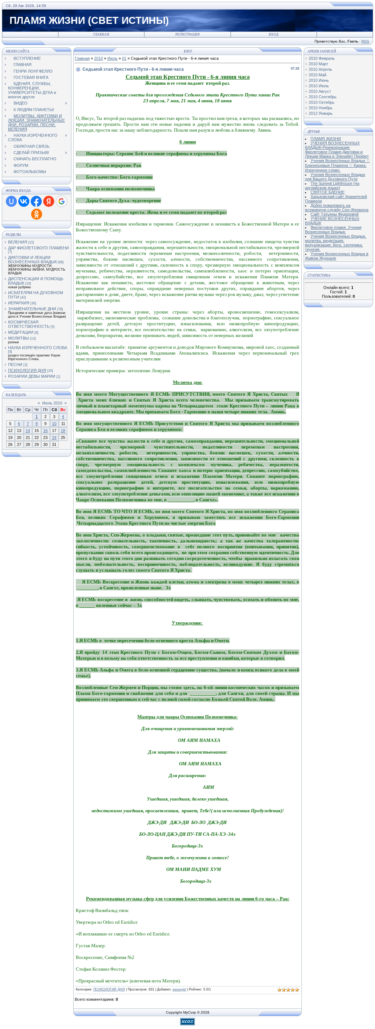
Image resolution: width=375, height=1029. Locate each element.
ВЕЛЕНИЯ (17, 242)
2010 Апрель (320, 69)
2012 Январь (321, 113)
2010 (98, 58)
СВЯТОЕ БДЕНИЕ (328, 192)
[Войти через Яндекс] (48, 201)
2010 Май (317, 75)
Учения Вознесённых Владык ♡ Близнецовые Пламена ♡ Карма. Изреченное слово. (337, 165)
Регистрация (187, 34)
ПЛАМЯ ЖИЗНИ (326, 138)
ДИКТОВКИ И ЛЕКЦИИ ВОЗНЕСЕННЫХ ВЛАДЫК (32, 259)
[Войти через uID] (11, 201)
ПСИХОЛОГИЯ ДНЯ (27, 370)
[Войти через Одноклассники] (36, 214)
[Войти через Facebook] (36, 201)
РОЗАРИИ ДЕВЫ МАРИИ (31, 376)
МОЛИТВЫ (18, 338)
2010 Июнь (319, 80)
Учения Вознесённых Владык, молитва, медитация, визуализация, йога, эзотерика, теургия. (335, 243)
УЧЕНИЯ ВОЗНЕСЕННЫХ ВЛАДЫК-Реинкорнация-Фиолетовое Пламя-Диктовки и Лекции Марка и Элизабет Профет (337, 149)
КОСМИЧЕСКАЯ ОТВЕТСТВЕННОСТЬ (28, 324)
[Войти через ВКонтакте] (23, 201)
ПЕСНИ (15, 364)
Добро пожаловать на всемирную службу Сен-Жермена (336, 207)
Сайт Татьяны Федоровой (335, 214)
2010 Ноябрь (321, 108)
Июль (112, 58)
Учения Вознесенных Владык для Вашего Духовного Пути (335, 176)
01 (124, 58)
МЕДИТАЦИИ (20, 332)
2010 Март (318, 64)
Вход (273, 34)
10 (54, 423)
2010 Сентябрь (323, 97)
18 (63, 430)
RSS (365, 41)
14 (28, 430)
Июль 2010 (52, 403)
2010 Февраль (322, 58)
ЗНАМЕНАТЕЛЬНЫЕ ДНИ (32, 309)
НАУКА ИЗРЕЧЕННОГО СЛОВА (37, 347)
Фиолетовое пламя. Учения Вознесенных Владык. (333, 229)
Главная (101, 34)
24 (54, 437)
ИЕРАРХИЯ (18, 303)
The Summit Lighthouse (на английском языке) (332, 185)
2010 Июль (319, 86)
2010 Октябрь (321, 102)
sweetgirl (179, 989)
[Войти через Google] (61, 201)
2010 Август (320, 91)
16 (45, 430)
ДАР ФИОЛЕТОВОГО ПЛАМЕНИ (38, 248)
